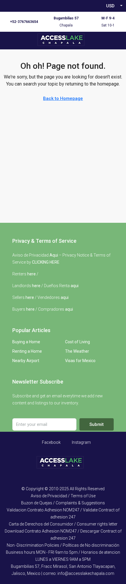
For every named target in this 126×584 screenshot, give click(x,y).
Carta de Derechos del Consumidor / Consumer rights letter (63, 524)
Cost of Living (77, 341)
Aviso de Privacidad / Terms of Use (63, 495)
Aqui (54, 255)
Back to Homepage (63, 98)
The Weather (77, 351)
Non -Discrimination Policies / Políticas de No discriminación (63, 545)
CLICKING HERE (45, 262)
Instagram (81, 442)
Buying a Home (26, 341)
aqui (75, 285)
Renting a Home (27, 351)
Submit (96, 424)
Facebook (51, 442)
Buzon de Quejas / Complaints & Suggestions (63, 503)
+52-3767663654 (24, 22)
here (31, 274)
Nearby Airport (25, 360)
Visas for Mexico (80, 360)
